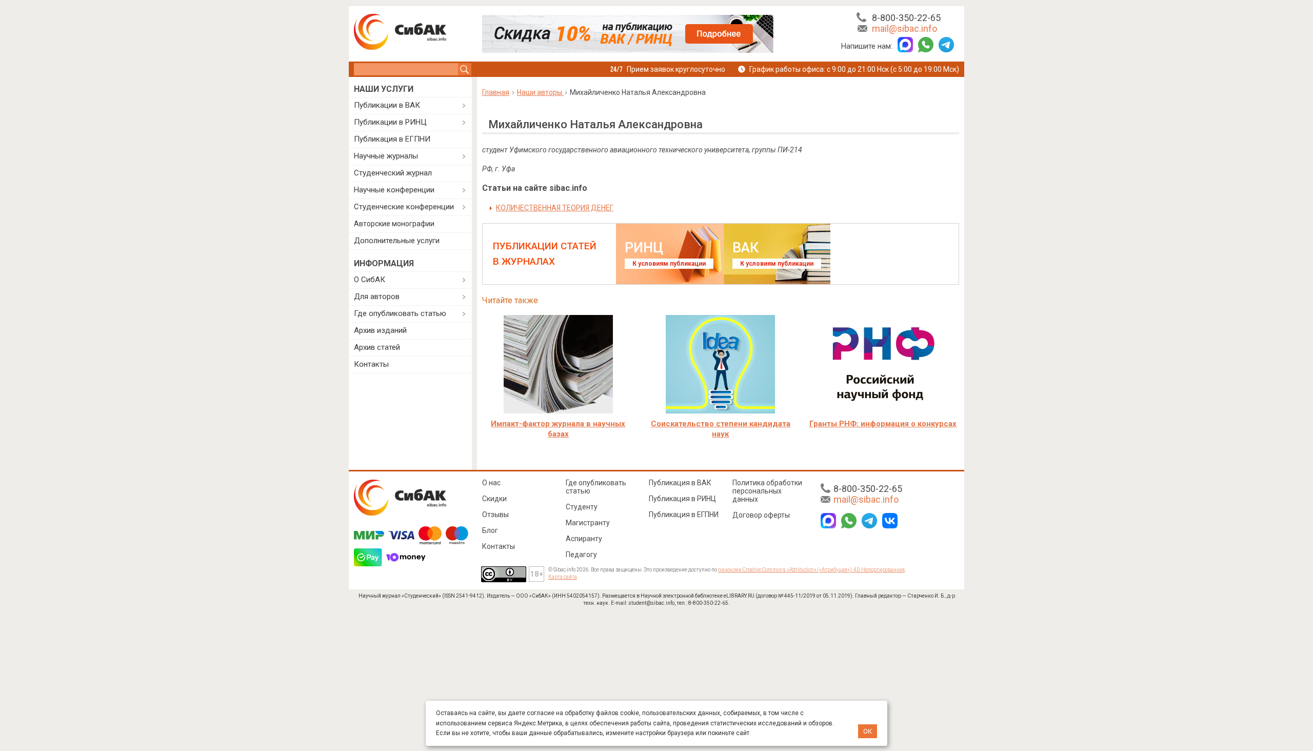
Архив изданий (380, 330)
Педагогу (581, 554)
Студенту (582, 507)
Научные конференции (394, 189)
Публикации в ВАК (387, 105)
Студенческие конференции (404, 206)
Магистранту (588, 523)
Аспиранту (584, 539)
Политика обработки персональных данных (767, 491)
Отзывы (495, 514)
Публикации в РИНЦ (390, 122)
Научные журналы (386, 156)
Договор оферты (761, 515)
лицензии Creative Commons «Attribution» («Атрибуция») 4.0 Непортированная (811, 569)
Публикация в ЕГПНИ (392, 139)
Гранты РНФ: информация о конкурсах (883, 423)
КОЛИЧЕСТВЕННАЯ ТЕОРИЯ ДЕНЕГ (554, 208)
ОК (867, 731)
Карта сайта (562, 577)
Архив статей (377, 347)
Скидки (494, 499)
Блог (490, 530)
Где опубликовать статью (400, 313)
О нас (491, 483)
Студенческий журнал (393, 172)
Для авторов (377, 296)
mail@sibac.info (904, 28)
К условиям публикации (669, 263)
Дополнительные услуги (397, 240)
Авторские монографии (394, 224)
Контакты (371, 364)
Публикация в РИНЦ (682, 499)
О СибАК (369, 279)
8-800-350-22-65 (906, 17)
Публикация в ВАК (680, 483)
